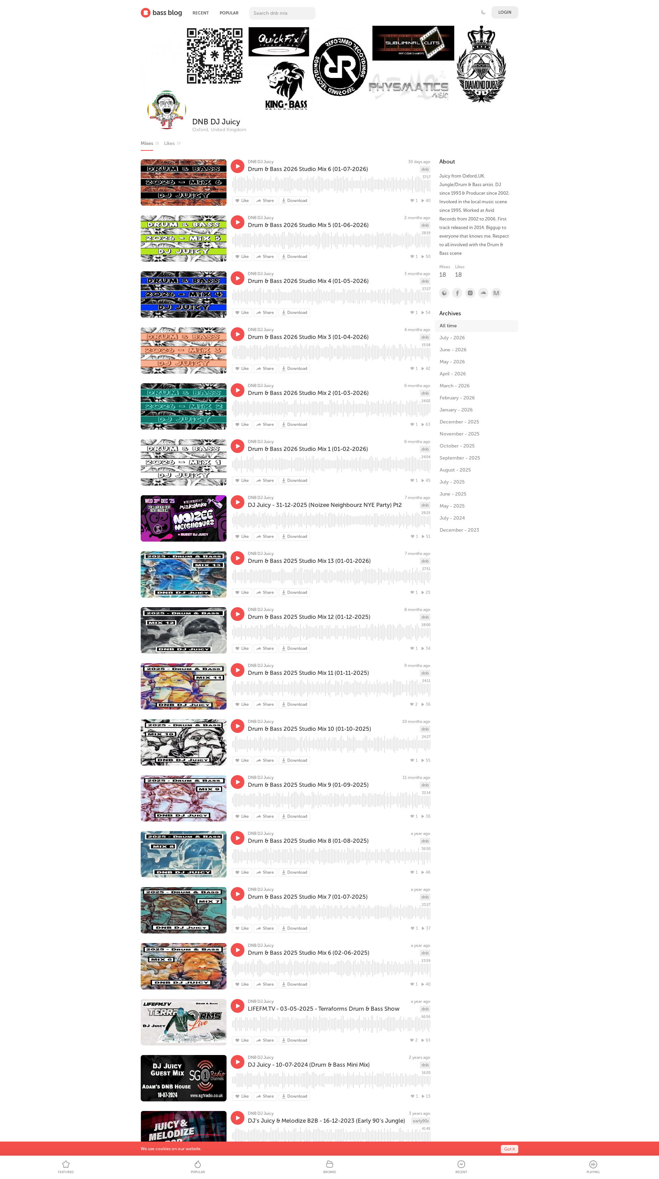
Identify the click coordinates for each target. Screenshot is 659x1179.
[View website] (444, 293)
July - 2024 (452, 518)
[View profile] (457, 293)
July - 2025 (452, 482)
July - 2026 (452, 338)
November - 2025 (459, 434)
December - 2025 (459, 422)
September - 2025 (460, 458)
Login (504, 12)
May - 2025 (452, 506)
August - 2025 (455, 470)
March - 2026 (455, 386)
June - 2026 (453, 350)
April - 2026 (453, 374)
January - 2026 (456, 410)
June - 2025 (453, 494)
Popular (229, 13)
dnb (425, 169)
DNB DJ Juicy (216, 121)
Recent (201, 13)
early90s (421, 1121)
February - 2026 (457, 398)
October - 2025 (457, 446)
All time (448, 326)
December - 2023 (459, 530)
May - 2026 (452, 362)
